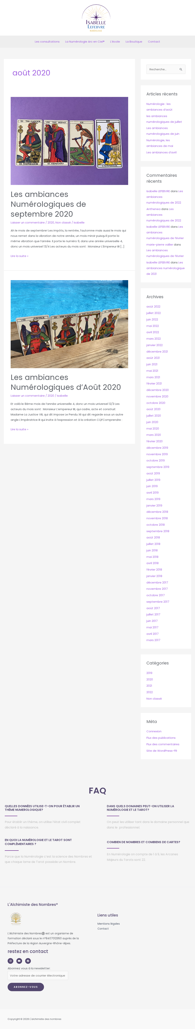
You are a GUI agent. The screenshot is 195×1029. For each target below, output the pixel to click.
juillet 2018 (153, 544)
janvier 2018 (154, 576)
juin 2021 (151, 364)
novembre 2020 (157, 396)
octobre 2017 (155, 595)
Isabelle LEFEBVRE (158, 191)
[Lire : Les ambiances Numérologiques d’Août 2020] (69, 324)
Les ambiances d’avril (161, 152)
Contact (154, 42)
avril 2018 (152, 563)
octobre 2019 (155, 460)
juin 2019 (152, 486)
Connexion (153, 731)
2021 (149, 686)
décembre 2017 (157, 582)
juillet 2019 (153, 480)
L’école (115, 42)
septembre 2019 (157, 467)
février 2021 (154, 383)
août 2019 (153, 473)
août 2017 (153, 608)
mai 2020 (152, 428)
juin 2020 (152, 422)
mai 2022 (152, 326)
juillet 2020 (153, 416)
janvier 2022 (154, 345)
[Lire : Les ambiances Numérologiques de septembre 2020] (69, 141)
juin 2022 (152, 319)
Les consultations (47, 42)
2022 (149, 692)
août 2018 (153, 537)
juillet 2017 (153, 614)
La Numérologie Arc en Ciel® (85, 42)
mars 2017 (153, 640)
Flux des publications (161, 738)
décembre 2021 (157, 352)
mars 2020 (153, 435)
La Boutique (134, 42)
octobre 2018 (155, 525)
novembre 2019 (157, 454)
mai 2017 (152, 627)
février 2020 (154, 441)
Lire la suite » (19, 255)
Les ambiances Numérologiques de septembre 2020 (48, 204)
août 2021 (153, 358)
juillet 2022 (153, 313)
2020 (51, 222)
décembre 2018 (157, 512)
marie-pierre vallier (159, 245)
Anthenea (153, 209)
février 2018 (154, 570)
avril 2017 (152, 634)
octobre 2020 (155, 403)
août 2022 (153, 306)
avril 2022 (152, 332)
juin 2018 (152, 550)
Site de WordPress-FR (161, 751)
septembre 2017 (157, 602)
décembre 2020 (157, 390)
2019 (149, 673)
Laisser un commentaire (28, 222)
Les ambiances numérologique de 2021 (165, 268)
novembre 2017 (157, 589)
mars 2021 (153, 377)
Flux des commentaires (162, 744)
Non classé (63, 222)
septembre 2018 (157, 531)
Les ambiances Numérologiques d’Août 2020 (66, 382)
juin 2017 (152, 621)
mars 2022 (153, 339)
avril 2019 (152, 493)
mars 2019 (153, 499)
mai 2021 (152, 371)
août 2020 (153, 409)
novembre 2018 (157, 518)
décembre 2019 (157, 448)
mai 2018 (152, 557)
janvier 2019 (154, 505)
